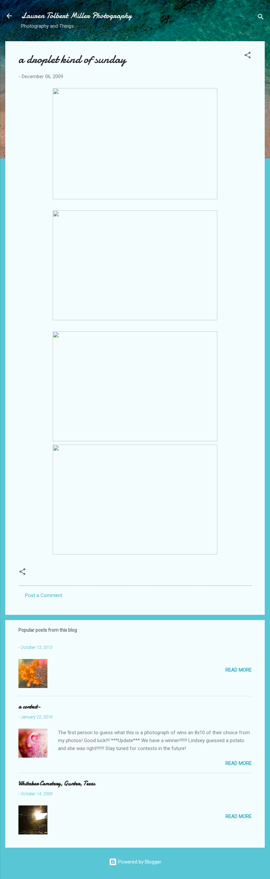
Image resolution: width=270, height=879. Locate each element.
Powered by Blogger (139, 862)
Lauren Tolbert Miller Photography (76, 15)
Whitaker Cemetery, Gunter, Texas (56, 783)
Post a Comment (43, 595)
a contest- (29, 707)
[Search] (261, 18)
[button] (248, 56)
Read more (239, 670)
